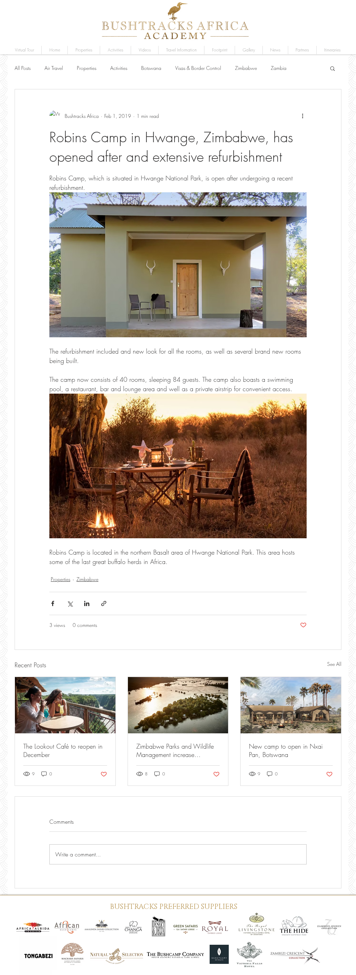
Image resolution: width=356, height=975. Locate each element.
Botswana (151, 68)
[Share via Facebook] (52, 603)
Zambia (278, 68)
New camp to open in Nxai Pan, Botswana (286, 750)
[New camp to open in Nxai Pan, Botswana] (291, 705)
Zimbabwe (246, 68)
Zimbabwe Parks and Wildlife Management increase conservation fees (175, 750)
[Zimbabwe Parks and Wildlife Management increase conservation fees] (178, 705)
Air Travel (53, 68)
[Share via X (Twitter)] (69, 603)
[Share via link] (103, 603)
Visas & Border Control (198, 68)
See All (334, 664)
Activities (118, 68)
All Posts (23, 68)
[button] (248, 50)
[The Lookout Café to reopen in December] (65, 705)
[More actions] (302, 116)
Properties (86, 68)
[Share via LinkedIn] (86, 603)
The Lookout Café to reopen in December (63, 750)
